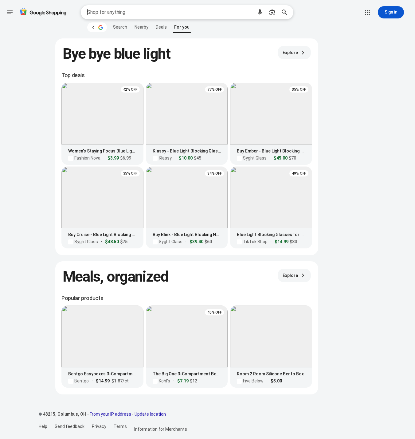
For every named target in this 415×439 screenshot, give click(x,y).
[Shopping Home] (43, 12)
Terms (120, 426)
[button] (260, 12)
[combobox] (170, 12)
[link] (120, 27)
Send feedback (69, 426)
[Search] (286, 12)
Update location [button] (150, 414)
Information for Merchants (160, 429)
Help (43, 426)
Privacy (99, 426)
